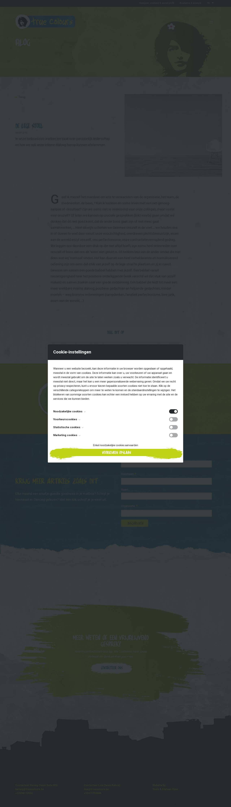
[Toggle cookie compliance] (173, 419)
